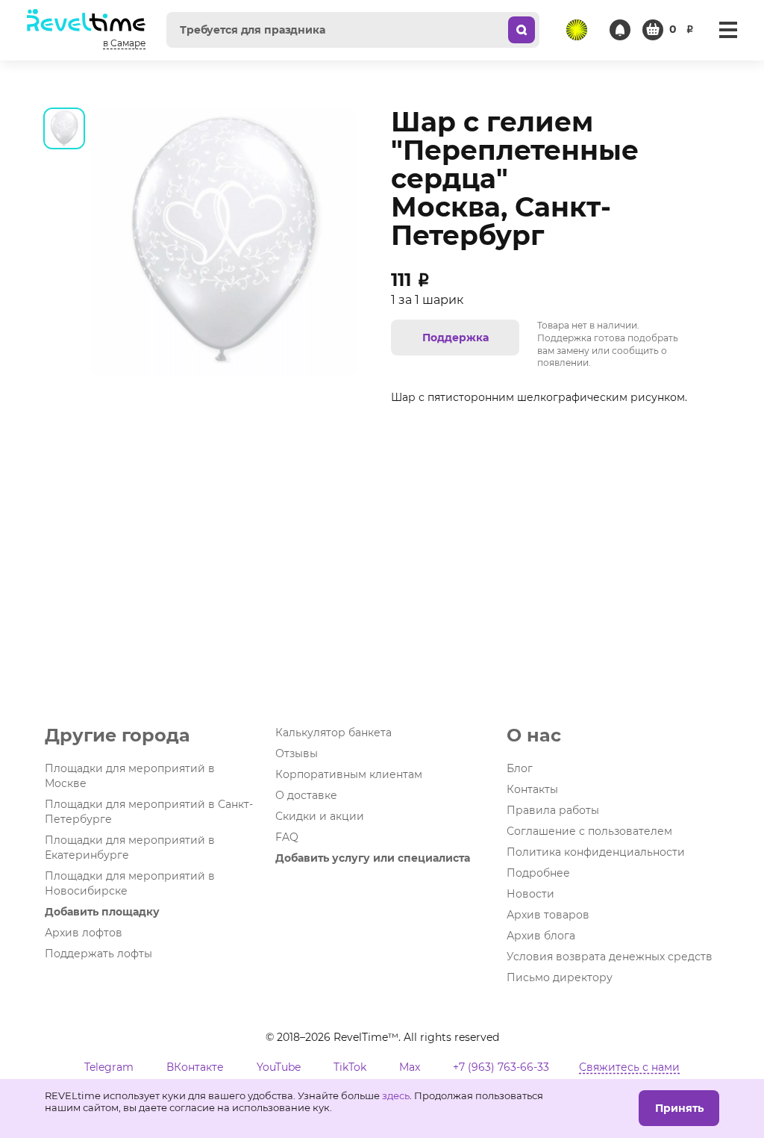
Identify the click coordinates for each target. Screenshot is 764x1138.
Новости (530, 894)
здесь (396, 1095)
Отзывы (296, 753)
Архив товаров (548, 914)
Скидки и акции (319, 816)
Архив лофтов (83, 932)
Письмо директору (560, 977)
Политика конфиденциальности (596, 852)
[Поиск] (521, 29)
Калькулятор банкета (333, 732)
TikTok (350, 1067)
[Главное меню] (728, 30)
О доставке (306, 795)
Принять (679, 1108)
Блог (520, 768)
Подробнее (538, 873)
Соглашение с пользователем (589, 831)
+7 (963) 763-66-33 (501, 1067)
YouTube (279, 1067)
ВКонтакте (195, 1067)
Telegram (109, 1067)
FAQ (286, 837)
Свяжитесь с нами (629, 1067)
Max (409, 1067)
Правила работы (553, 810)
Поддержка (455, 337)
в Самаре (124, 43)
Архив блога (541, 935)
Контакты (532, 789)
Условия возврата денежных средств (610, 956)
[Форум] (576, 29)
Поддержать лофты (98, 953)
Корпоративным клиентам (348, 774)
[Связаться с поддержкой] (620, 29)
